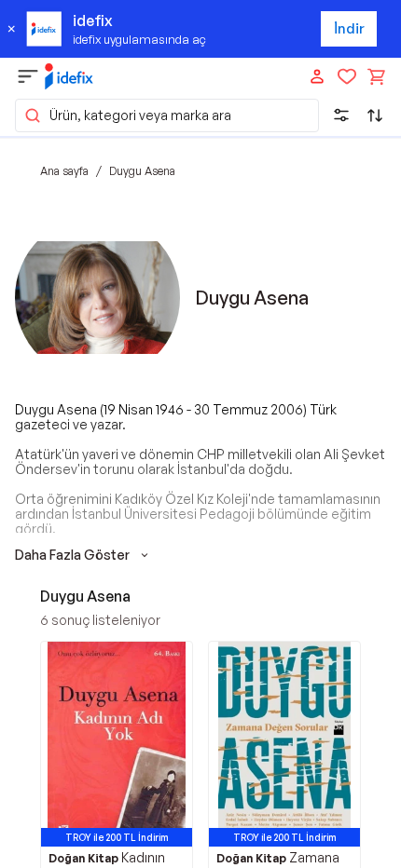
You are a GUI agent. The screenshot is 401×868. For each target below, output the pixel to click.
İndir (349, 28)
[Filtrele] (341, 115)
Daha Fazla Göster (72, 555)
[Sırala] (375, 115)
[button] (167, 115)
